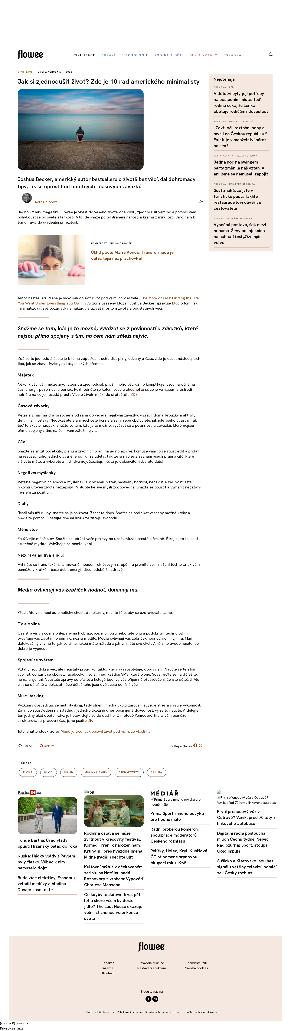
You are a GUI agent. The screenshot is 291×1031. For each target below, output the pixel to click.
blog (176, 303)
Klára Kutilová (247, 155)
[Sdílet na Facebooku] (195, 746)
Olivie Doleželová (241, 121)
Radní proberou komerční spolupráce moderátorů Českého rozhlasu (175, 835)
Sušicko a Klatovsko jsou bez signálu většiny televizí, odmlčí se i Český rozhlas (247, 867)
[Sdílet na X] (200, 745)
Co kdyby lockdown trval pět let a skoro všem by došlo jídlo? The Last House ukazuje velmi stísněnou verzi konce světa (113, 906)
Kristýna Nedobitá (242, 184)
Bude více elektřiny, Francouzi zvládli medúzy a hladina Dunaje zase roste (47, 883)
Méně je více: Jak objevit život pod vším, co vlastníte (106, 731)
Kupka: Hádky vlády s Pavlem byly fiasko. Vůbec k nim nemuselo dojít (46, 862)
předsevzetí (129, 772)
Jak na (156, 772)
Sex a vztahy (223, 155)
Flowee (32, 55)
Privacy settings (11, 1028)
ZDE (134, 394)
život (28, 772)
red (231, 87)
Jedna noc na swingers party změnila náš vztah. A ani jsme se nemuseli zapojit (241, 168)
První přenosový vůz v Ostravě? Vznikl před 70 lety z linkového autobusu (246, 817)
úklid (68, 772)
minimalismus (96, 772)
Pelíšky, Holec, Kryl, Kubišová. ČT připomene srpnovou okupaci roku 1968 (179, 857)
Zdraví (218, 218)
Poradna (220, 87)
